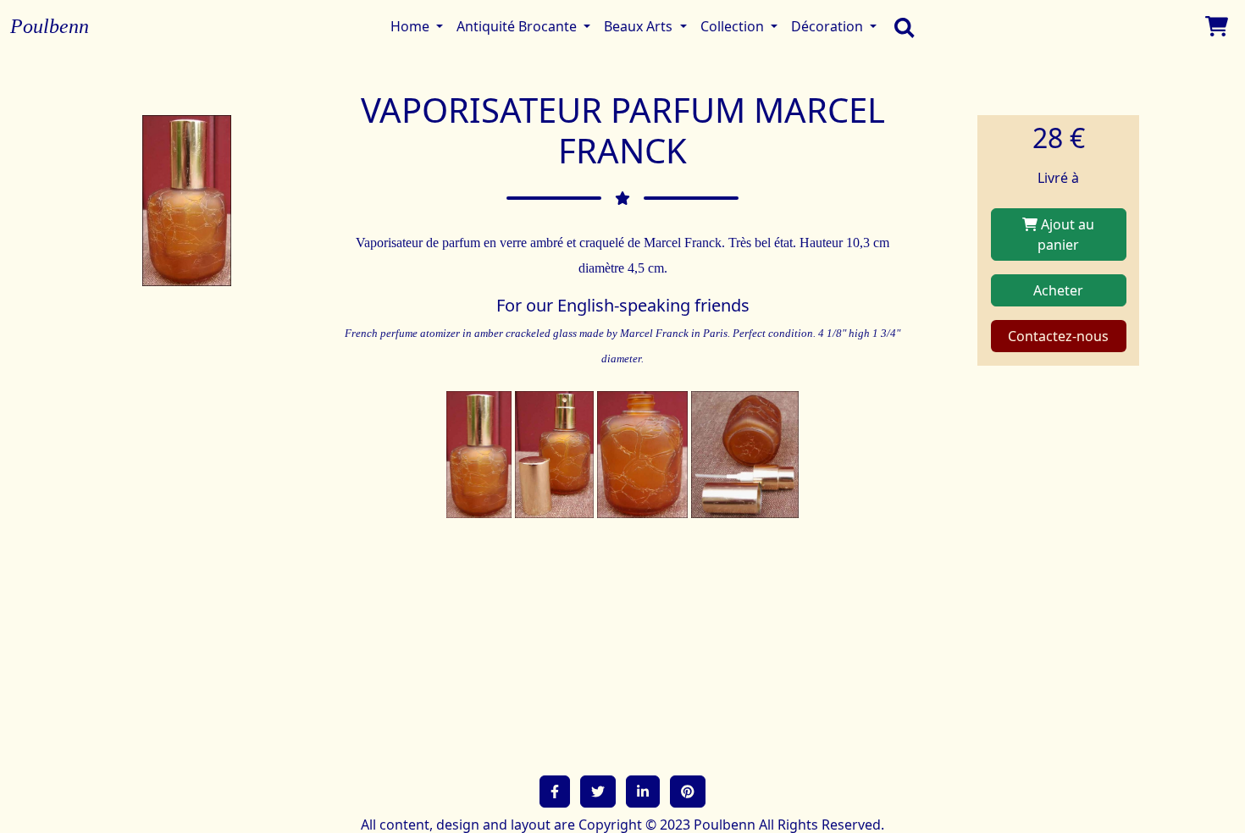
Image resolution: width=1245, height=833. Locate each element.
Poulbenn (49, 26)
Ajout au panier (1066, 234)
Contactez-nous (1058, 336)
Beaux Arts (640, 26)
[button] (555, 791)
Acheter (1058, 290)
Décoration (828, 26)
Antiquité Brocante (518, 26)
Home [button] (411, 26)
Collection (733, 26)
